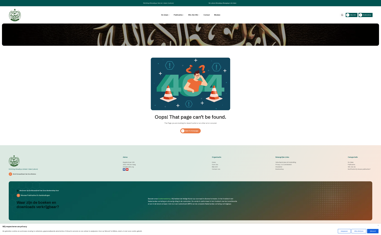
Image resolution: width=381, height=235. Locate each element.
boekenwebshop (164, 199)
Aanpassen (344, 231)
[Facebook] (124, 169)
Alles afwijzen (358, 231)
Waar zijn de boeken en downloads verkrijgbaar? (38, 204)
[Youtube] (127, 169)
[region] (190, 229)
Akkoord (373, 231)
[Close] (379, 225)
